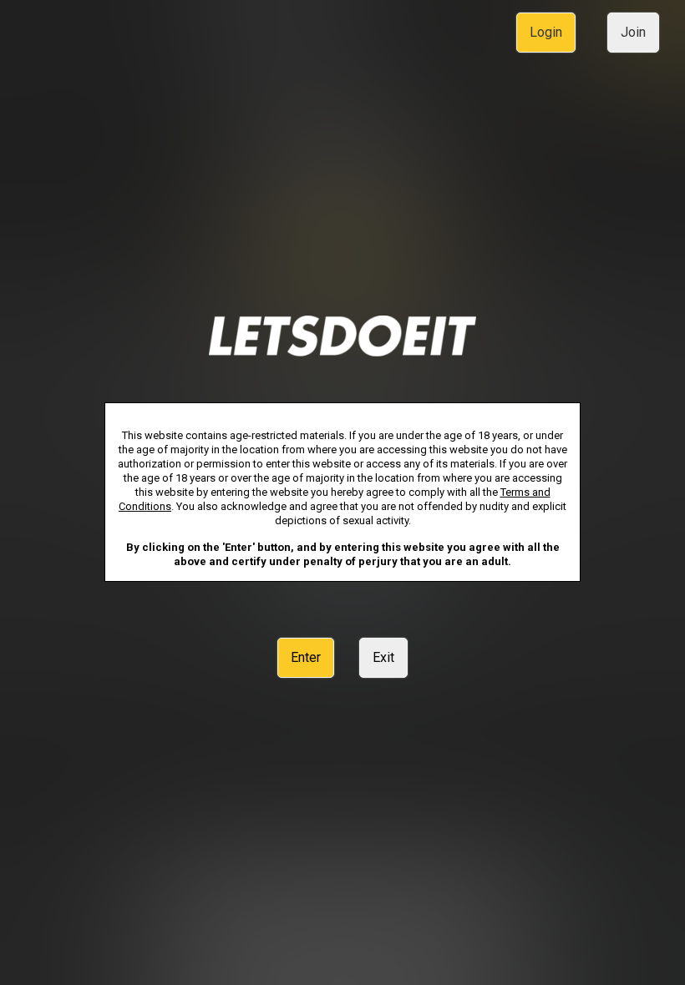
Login (546, 32)
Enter (306, 657)
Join (633, 32)
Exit (383, 657)
